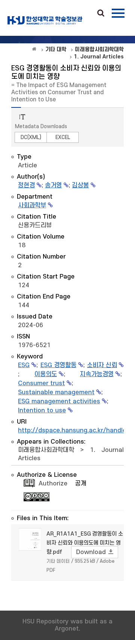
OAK (45, 20)
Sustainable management (56, 392)
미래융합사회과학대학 (46, 450)
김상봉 (80, 185)
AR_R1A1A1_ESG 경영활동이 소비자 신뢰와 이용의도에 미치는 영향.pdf (84, 543)
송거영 (53, 185)
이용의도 (45, 374)
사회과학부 (32, 205)
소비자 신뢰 (102, 365)
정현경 (26, 185)
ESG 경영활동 (58, 365)
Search (101, 13)
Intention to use (42, 410)
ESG (24, 365)
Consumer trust (41, 383)
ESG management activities (59, 401)
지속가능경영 (97, 374)
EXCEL (63, 137)
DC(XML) (31, 137)
